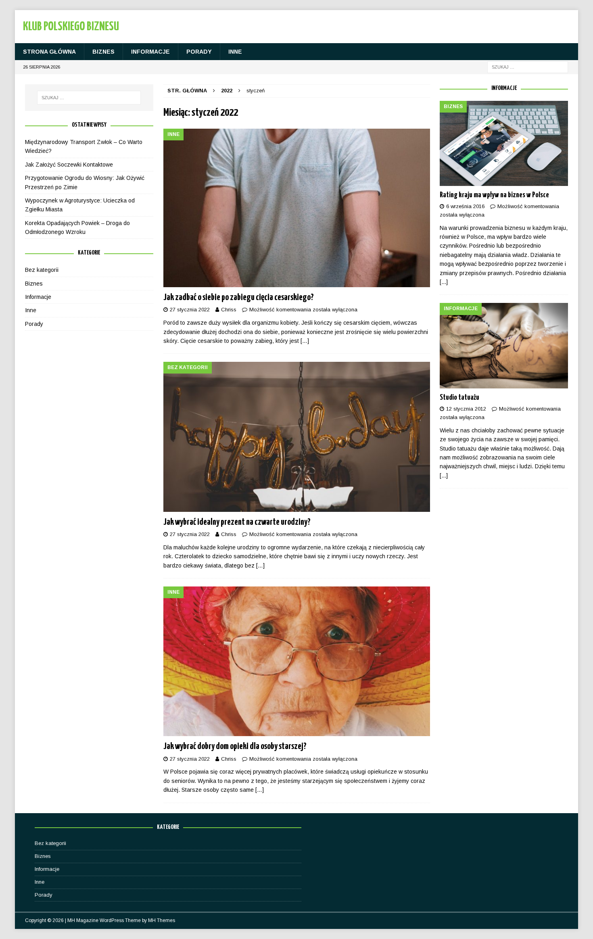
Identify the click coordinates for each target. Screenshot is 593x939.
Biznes (103, 51)
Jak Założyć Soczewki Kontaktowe (69, 164)
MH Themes (161, 920)
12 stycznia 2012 (466, 409)
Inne (235, 51)
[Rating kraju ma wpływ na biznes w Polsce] (504, 143)
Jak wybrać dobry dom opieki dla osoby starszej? (235, 746)
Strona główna (49, 51)
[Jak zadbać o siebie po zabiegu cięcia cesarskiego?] (296, 208)
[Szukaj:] (527, 67)
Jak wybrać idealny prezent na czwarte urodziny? (237, 522)
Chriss (228, 310)
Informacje (150, 51)
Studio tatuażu (459, 397)
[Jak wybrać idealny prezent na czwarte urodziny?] (296, 436)
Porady (199, 51)
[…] (305, 341)
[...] (444, 282)
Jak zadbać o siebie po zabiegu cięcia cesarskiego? (238, 297)
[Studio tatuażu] (504, 345)
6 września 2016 (465, 206)
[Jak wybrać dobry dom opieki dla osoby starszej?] (296, 661)
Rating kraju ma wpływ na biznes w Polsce (494, 195)
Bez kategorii (41, 270)
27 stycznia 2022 (190, 310)
